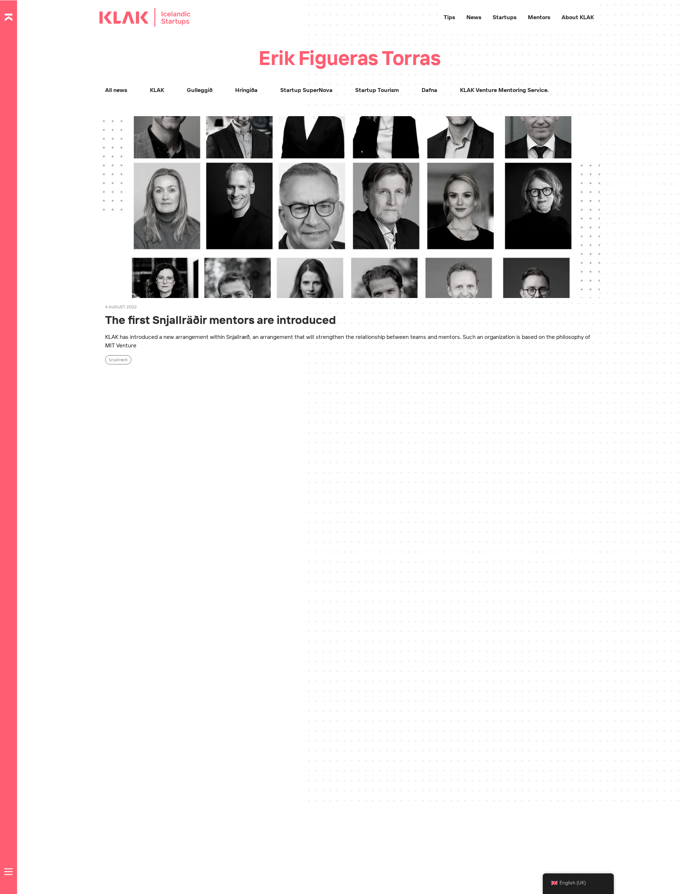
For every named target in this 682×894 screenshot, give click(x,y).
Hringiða (246, 89)
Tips (449, 17)
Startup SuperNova (306, 89)
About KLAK (578, 17)
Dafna (429, 89)
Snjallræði (118, 359)
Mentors (539, 17)
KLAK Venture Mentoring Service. (504, 89)
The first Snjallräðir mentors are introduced (220, 320)
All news (116, 89)
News (473, 17)
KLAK (157, 89)
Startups (504, 17)
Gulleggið (199, 89)
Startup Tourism (377, 89)
